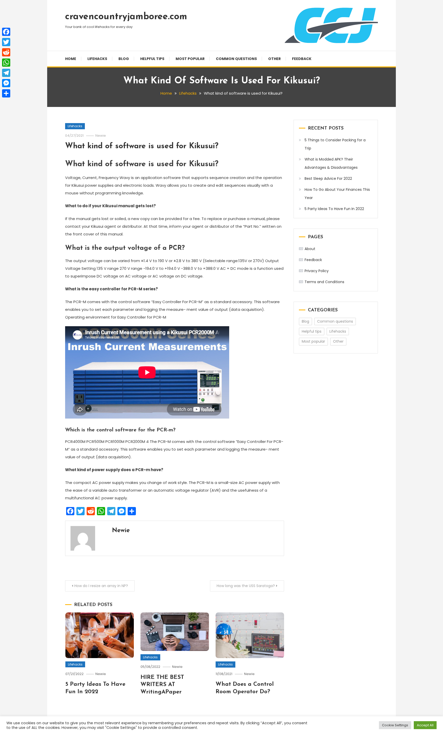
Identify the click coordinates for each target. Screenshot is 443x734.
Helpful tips (152, 58)
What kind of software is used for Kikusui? (141, 146)
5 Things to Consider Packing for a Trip (335, 144)
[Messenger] (6, 83)
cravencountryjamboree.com (126, 17)
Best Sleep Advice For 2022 (328, 178)
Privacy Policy (317, 270)
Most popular (190, 58)
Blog (123, 58)
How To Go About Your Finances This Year (337, 193)
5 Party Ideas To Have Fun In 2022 (334, 208)
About (310, 248)
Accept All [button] (425, 725)
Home (70, 58)
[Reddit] (6, 52)
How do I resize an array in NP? (101, 585)
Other (274, 58)
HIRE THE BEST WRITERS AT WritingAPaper (162, 685)
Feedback (301, 58)
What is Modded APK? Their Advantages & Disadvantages (331, 163)
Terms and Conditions (324, 281)
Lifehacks (97, 58)
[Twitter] (6, 42)
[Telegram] (6, 73)
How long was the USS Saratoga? (246, 585)
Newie (100, 135)
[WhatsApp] (6, 62)
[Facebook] (6, 32)
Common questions (236, 58)
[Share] (6, 93)
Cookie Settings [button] (395, 725)
